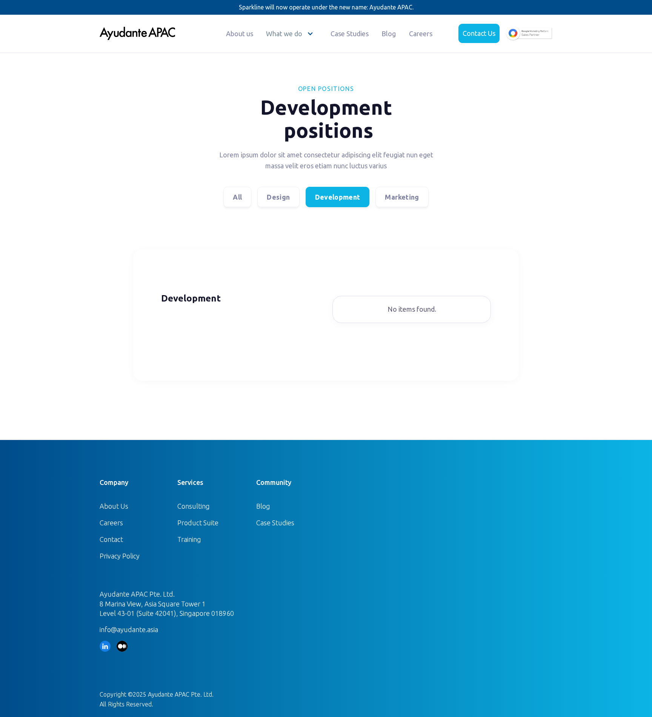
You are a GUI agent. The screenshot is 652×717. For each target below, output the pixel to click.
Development (337, 197)
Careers (420, 33)
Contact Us (479, 33)
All (237, 197)
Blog (388, 33)
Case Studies (350, 33)
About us (239, 33)
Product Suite (197, 522)
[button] (291, 33)
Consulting (193, 506)
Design (278, 197)
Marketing (402, 197)
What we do (284, 33)
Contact (111, 539)
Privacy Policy (120, 556)
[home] (137, 33)
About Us (114, 506)
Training (189, 539)
